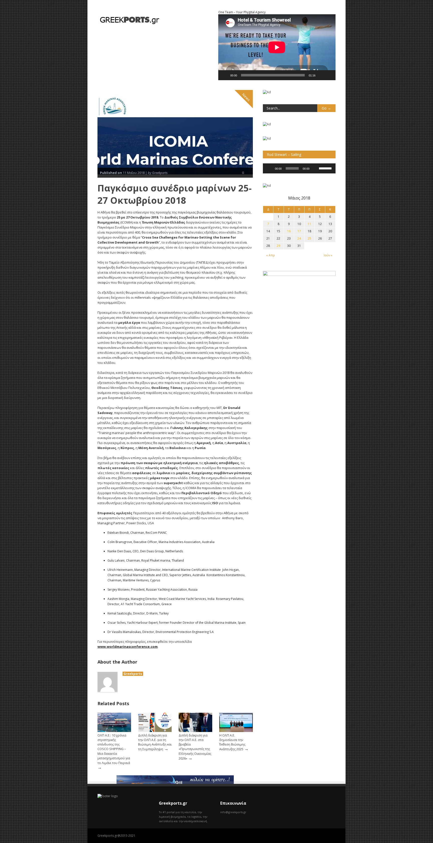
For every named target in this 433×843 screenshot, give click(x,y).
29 (278, 246)
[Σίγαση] (320, 75)
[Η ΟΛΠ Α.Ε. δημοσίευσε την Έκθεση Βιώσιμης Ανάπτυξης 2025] (236, 731)
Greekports (133, 674)
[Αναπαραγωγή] (224, 75)
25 (309, 238)
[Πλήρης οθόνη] (329, 75)
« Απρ (270, 255)
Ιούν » (328, 255)
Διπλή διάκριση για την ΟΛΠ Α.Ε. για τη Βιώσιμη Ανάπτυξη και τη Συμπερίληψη (155, 742)
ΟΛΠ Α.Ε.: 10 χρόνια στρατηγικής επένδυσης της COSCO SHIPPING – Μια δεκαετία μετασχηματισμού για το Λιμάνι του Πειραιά (113, 749)
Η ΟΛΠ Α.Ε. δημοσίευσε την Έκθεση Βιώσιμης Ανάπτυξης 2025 (232, 742)
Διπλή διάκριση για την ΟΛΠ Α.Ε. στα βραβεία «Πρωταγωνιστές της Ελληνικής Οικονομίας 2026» (195, 747)
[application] (299, 168)
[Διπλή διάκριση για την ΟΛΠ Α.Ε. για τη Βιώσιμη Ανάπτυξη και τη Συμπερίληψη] (155, 731)
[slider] (326, 167)
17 (299, 231)
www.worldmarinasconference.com (127, 646)
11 (309, 224)
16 (289, 231)
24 (299, 238)
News (246, 97)
